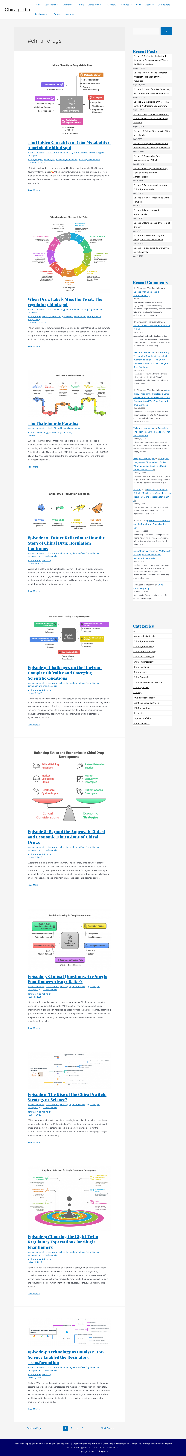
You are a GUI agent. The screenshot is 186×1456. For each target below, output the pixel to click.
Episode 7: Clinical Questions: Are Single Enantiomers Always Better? (67, 979)
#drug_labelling (94, 316)
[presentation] (57, 5)
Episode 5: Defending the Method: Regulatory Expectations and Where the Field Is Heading (150, 60)
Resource (124, 4)
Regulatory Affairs (77, 553)
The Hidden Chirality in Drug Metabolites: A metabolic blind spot (69, 144)
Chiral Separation (141, 677)
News (138, 4)
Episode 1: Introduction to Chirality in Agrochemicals (151, 250)
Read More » (34, 190)
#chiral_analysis (35, 159)
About (148, 4)
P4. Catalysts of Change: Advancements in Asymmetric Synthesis (152, 555)
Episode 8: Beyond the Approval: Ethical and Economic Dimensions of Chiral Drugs (66, 837)
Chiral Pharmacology (55, 309)
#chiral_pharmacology (52, 316)
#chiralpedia (94, 159)
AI (134, 631)
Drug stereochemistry (79, 152)
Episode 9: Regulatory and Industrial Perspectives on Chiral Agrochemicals (151, 145)
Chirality (64, 152)
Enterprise (67, 4)
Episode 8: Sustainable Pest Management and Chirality (146, 158)
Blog (81, 4)
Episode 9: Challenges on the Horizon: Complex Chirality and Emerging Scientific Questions (65, 673)
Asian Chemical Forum (144, 551)
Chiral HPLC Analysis (143, 656)
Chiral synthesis (141, 687)
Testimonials (41, 14)
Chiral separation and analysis (147, 682)
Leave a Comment (36, 152)
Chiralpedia (17, 9)
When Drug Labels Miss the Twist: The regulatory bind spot (65, 301)
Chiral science (52, 152)
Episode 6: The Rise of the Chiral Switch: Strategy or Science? (67, 1097)
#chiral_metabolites (67, 159)
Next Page (108, 1428)
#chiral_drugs (50, 159)
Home (38, 4)
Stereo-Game (94, 4)
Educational (50, 4)
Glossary (111, 4)
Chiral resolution (141, 667)
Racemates (138, 713)
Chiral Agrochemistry (143, 646)
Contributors (164, 4)
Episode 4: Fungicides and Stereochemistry (146, 212)
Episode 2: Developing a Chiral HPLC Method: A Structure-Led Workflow (151, 104)
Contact (57, 14)
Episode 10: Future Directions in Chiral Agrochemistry (151, 133)
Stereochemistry (141, 723)
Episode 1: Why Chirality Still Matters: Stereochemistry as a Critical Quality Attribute (151, 118)
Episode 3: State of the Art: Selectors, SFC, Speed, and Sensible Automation (151, 91)
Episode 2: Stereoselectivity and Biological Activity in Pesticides (148, 237)
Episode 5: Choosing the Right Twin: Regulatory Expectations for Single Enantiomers (63, 1242)
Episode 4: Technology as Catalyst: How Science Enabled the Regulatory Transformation (66, 1357)
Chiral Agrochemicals (143, 641)
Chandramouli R (50, 556)
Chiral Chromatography (144, 651)
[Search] (166, 31)
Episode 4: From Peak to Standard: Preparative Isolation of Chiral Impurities (150, 76)
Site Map (69, 14)
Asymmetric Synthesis (144, 636)
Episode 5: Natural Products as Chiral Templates (151, 199)
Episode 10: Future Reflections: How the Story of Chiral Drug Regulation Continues (66, 543)
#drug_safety (34, 319)
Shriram (137, 489)
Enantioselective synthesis (146, 703)
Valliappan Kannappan (144, 352)
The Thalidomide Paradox (53, 423)
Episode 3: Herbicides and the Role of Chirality (151, 225)
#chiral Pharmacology (38, 432)
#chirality (83, 159)
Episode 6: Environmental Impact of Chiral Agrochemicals (150, 187)
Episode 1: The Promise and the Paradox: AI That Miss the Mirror (151, 432)
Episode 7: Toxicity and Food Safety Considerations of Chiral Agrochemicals (150, 172)
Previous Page (33, 1428)
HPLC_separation (141, 708)
